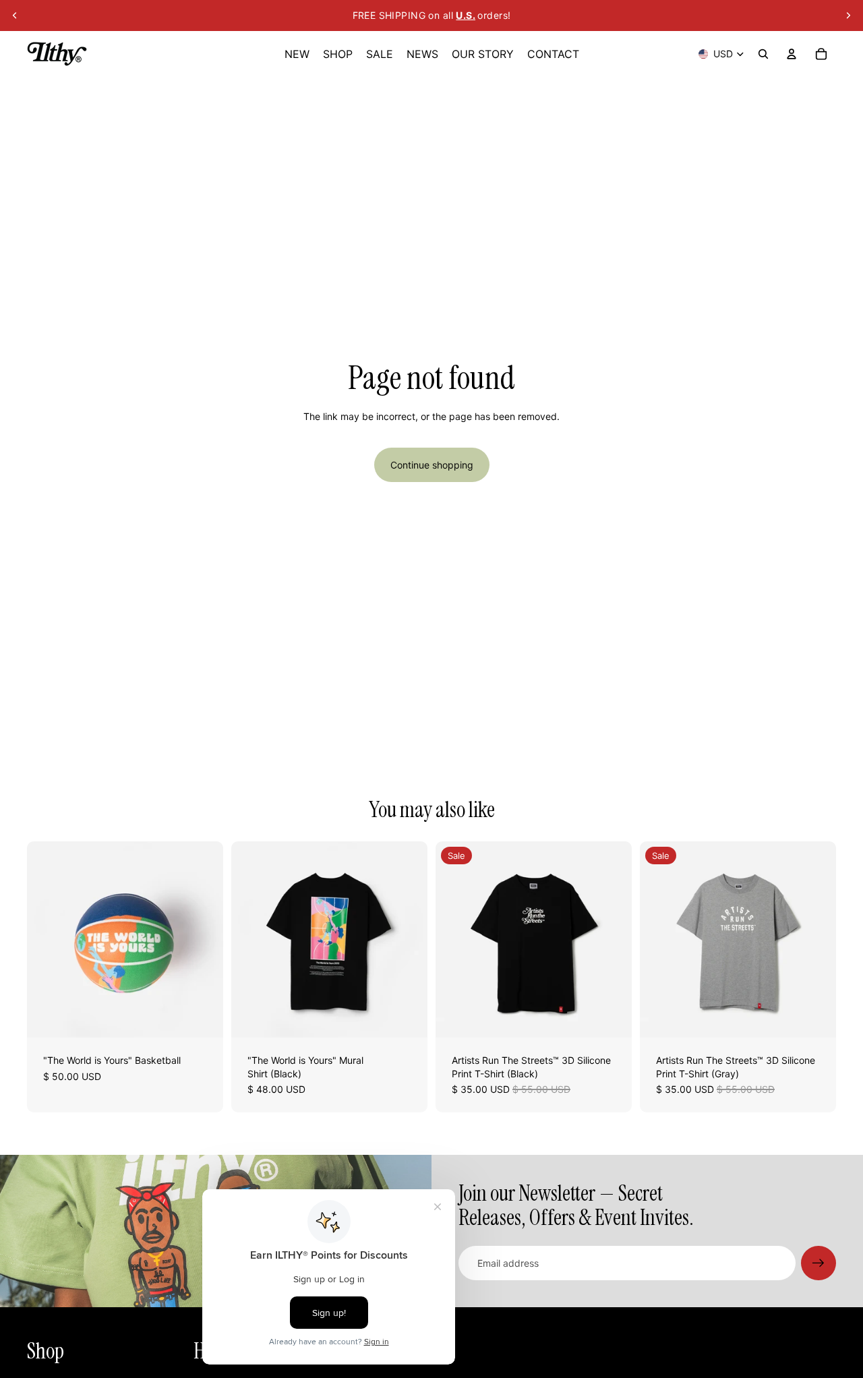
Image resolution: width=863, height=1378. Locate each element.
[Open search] (763, 54)
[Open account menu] (791, 54)
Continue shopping (431, 465)
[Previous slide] (15, 15)
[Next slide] (848, 15)
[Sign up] (818, 1263)
